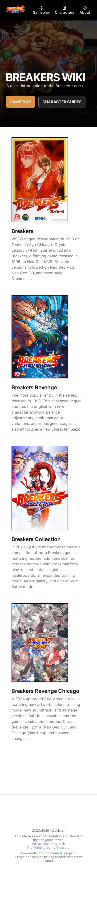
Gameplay (20, 101)
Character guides (62, 101)
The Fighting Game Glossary (48, 847)
